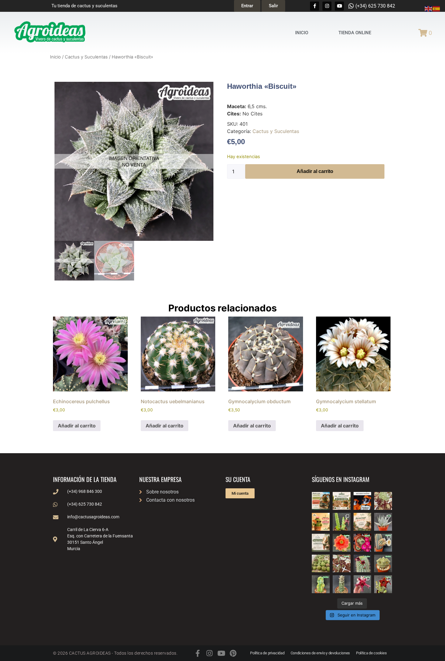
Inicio (55, 57)
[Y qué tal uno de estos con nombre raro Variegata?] (321, 584)
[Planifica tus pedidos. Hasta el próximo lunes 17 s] (321, 501)
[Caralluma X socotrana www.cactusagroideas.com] (383, 584)
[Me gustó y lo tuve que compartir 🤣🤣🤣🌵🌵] (362, 501)
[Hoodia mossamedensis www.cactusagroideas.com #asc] (362, 564)
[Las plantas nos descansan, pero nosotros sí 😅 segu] (362, 522)
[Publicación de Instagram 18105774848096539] (321, 543)
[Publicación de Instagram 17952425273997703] (321, 522)
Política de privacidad (267, 653)
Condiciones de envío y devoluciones (320, 653)
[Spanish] (436, 8)
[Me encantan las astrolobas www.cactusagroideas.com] (342, 584)
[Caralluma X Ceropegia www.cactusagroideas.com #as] (342, 564)
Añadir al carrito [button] (77, 426)
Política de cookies (371, 653)
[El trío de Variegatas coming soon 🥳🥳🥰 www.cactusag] (383, 522)
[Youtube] (339, 6)
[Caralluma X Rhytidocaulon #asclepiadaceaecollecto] (362, 584)
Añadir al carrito (315, 171)
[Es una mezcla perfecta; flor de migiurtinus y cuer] (383, 501)
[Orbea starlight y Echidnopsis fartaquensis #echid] (342, 522)
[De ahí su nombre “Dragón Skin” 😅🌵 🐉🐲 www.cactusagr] (383, 564)
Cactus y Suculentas (86, 57)
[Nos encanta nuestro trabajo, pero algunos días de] (342, 501)
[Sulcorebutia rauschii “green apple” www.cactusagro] (362, 543)
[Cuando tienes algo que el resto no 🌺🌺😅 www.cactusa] (321, 564)
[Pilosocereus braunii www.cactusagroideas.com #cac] (383, 543)
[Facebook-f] (314, 6)
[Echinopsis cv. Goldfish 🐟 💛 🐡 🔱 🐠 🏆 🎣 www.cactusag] (342, 543)
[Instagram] (326, 6)
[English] (429, 8)
